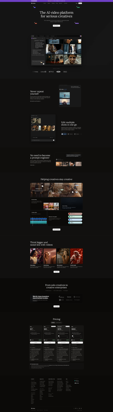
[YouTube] (79, 408)
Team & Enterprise (58, 322)
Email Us (67, 381)
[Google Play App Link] (78, 381)
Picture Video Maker (60, 382)
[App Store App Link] (78, 383)
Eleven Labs (50, 388)
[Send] (43, 64)
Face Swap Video (51, 396)
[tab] (32, 36)
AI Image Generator (42, 381)
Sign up (80, 3)
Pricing (57, 3)
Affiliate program (68, 389)
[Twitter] (74, 408)
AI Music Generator (51, 382)
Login (77, 3)
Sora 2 (32, 395)
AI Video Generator (33, 382)
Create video (56, 271)
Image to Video (33, 386)
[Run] (53, 140)
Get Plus (36, 342)
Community (65, 3)
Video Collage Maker (60, 386)
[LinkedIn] (76, 408)
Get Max (49, 342)
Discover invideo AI (56, 229)
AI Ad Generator (33, 390)
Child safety (46, 410)
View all (32, 403)
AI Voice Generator (51, 381)
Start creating (56, 306)
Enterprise (53, 3)
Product (45, 3)
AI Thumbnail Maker (42, 385)
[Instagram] (77, 408)
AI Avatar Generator (34, 383)
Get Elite (77, 342)
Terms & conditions (40, 410)
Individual (53, 322)
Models (49, 3)
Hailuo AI (32, 400)
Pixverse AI (32, 399)
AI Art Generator (42, 382)
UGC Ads (32, 387)
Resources (60, 3)
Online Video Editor (59, 381)
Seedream (41, 392)
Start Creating (56, 25)
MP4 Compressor (59, 390)
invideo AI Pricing (68, 390)
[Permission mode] (42, 38)
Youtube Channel (68, 385)
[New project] (56, 36)
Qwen (40, 395)
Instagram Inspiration (69, 386)
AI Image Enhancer (42, 386)
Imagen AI (41, 396)
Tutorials (67, 382)
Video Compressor (59, 389)
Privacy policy (33, 410)
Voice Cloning (50, 385)
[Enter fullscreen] (81, 38)
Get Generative (63, 342)
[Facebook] (81, 408)
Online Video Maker (60, 385)
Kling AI (32, 396)
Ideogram (41, 391)
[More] (44, 38)
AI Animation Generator (34, 389)
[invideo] (33, 408)
